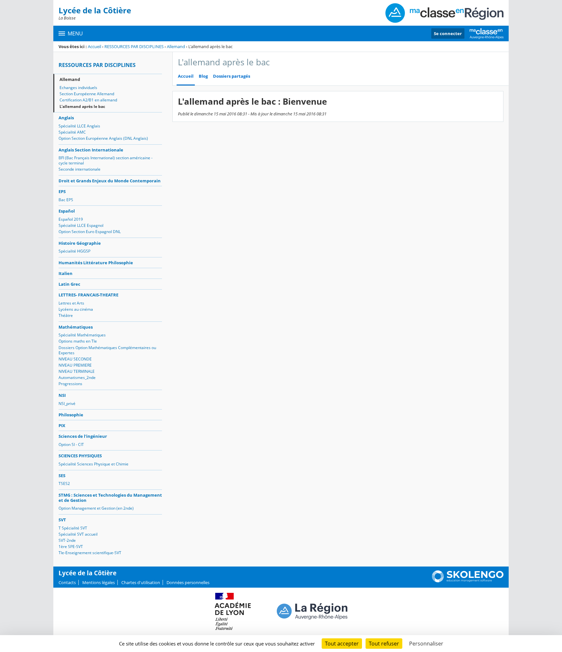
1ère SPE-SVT (71, 546)
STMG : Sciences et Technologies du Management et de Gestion (110, 497)
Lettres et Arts (71, 303)
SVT (62, 520)
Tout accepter (342, 643)
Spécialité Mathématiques (82, 335)
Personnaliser (426, 643)
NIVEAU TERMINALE (77, 371)
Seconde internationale (79, 169)
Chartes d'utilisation (140, 582)
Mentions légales (98, 582)
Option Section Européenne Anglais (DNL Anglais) (103, 138)
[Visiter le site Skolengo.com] (467, 581)
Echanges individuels (78, 87)
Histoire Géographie (80, 243)
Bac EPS (66, 199)
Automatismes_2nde (77, 377)
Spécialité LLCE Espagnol (81, 225)
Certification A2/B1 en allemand (88, 100)
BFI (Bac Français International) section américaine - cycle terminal (106, 160)
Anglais (66, 118)
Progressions (70, 383)
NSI (62, 395)
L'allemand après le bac (82, 106)
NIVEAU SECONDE (75, 359)
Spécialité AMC (72, 132)
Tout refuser (384, 643)
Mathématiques (76, 327)
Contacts (67, 582)
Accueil (94, 46)
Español (67, 211)
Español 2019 (71, 219)
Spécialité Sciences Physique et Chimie (93, 464)
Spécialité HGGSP (74, 251)
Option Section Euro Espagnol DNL (90, 231)
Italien (66, 273)
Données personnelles (188, 582)
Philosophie (71, 415)
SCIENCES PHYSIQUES (80, 456)
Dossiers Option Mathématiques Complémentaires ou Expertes (107, 350)
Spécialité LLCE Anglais (79, 126)
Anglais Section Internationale (91, 150)
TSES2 (64, 483)
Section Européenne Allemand (87, 94)
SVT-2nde (67, 540)
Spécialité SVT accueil (78, 534)
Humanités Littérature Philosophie (96, 263)
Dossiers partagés (231, 76)
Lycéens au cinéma (76, 309)
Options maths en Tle (78, 341)
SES (62, 475)
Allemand (176, 46)
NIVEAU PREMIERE (75, 365)
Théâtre (66, 315)
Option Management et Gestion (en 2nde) (96, 508)
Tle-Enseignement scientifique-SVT (90, 552)
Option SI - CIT (71, 444)
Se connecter (448, 33)
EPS (62, 191)
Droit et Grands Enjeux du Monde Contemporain (110, 181)
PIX (62, 425)
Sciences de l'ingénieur (83, 436)
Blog (203, 76)
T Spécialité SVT (73, 528)
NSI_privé (67, 403)
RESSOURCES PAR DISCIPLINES (134, 46)
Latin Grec (69, 284)
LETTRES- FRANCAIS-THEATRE (88, 295)
